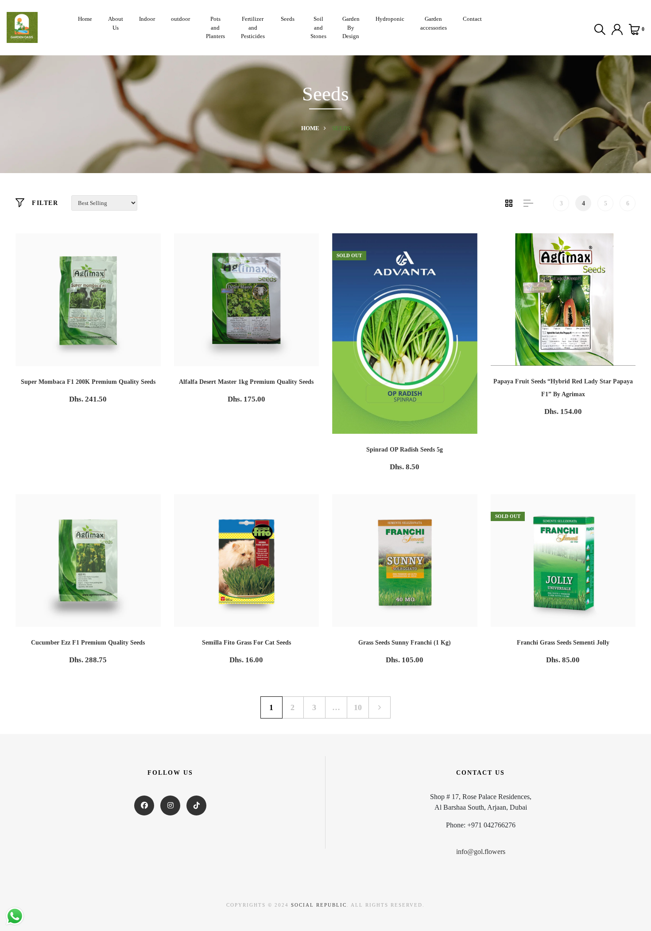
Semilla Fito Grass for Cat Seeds (246, 642)
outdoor (180, 18)
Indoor (147, 18)
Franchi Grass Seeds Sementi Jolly (563, 642)
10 (358, 707)
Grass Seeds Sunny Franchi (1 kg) (404, 642)
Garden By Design (351, 27)
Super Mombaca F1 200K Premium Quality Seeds (88, 382)
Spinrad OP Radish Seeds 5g (404, 449)
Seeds (287, 18)
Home (85, 18)
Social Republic (319, 905)
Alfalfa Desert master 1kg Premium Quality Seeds (246, 382)
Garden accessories (433, 23)
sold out (349, 255)
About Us (115, 23)
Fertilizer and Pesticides (253, 27)
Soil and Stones (318, 27)
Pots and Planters (215, 27)
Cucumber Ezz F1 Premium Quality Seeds (88, 642)
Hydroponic (390, 18)
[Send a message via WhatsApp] (14, 916)
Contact (472, 18)
